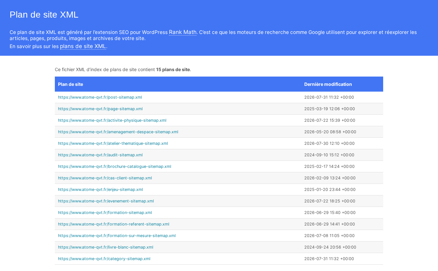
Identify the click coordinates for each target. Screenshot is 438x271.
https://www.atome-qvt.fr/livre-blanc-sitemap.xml (105, 247)
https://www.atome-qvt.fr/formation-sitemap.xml (105, 212)
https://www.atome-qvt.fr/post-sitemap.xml (100, 97)
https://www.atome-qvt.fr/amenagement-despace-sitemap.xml (118, 131)
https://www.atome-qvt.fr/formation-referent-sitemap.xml (113, 224)
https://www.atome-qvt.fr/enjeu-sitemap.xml (100, 189)
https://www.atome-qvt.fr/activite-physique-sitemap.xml (112, 120)
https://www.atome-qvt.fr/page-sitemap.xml (100, 108)
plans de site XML (83, 46)
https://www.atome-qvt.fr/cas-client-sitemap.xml (105, 178)
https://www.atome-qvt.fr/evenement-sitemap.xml (106, 201)
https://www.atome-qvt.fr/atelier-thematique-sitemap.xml (113, 143)
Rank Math (183, 32)
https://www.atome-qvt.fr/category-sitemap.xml (104, 258)
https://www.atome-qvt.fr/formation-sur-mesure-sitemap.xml (117, 235)
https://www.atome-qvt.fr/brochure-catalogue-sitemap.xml (114, 166)
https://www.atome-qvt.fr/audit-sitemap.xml (100, 154)
